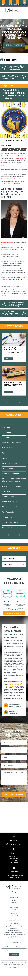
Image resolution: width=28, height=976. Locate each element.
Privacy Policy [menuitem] (14, 915)
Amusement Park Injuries (11, 486)
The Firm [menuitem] (14, 902)
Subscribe (14, 955)
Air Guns (5, 453)
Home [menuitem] (14, 900)
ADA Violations (7, 448)
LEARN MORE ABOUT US (14, 613)
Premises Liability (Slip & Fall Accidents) (14, 934)
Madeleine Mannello (7, 242)
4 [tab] (15, 609)
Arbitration (6, 491)
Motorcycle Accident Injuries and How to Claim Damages (16, 67)
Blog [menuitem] (14, 911)
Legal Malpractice (14, 928)
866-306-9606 (14, 711)
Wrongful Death (14, 936)
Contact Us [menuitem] (14, 913)
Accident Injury (7, 432)
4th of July (6, 427)
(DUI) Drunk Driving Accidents (14, 927)
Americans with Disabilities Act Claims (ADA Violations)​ (14, 480)
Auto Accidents (8, 512)
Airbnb (4, 458)
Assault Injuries (8, 496)
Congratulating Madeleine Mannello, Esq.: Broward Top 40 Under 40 (14, 94)
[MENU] (3, 2)
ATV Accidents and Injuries (12, 507)
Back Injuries (7, 517)
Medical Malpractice (14, 930)
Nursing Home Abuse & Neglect (14, 932)
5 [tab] (17, 609)
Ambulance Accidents (10, 474)
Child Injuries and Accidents (14, 925)
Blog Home (10, 60)
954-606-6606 (14, 704)
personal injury (15, 277)
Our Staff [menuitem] (14, 904)
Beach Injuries (7, 527)
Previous (7, 402)
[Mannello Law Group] (14, 10)
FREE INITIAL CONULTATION (14, 794)
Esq (9, 145)
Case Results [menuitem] (14, 907)
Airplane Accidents (9, 463)
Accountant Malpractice (11, 443)
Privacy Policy (6, 788)
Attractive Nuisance (9, 502)
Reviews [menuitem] (14, 909)
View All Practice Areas (14, 938)
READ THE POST (8, 358)
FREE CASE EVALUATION (14, 45)
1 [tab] (10, 609)
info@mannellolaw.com (10, 697)
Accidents (6, 437)
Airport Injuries (7, 468)
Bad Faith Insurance (10, 522)
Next (19, 402)
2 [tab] (12, 609)
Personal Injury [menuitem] (14, 906)
